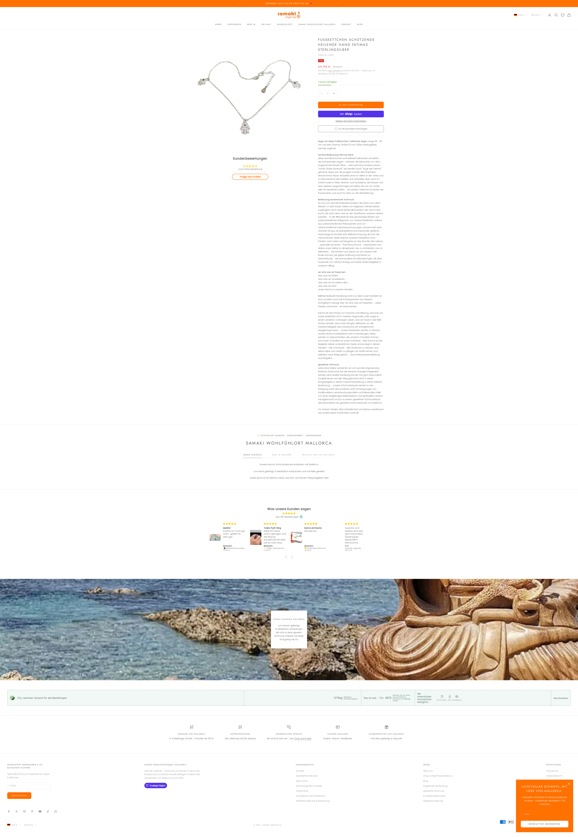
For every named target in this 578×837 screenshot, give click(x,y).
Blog (360, 24)
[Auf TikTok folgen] (47, 811)
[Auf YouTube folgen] (40, 811)
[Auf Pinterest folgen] (32, 811)
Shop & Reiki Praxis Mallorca (438, 775)
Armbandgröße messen (309, 785)
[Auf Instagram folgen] (24, 811)
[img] (289, 513)
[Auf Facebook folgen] (8, 811)
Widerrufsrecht (554, 775)
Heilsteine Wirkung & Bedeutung (313, 800)
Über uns (428, 770)
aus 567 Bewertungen (287, 516)
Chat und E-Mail (302, 738)
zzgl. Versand (334, 70)
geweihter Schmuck (433, 790)
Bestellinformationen (307, 775)
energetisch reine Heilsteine (310, 795)
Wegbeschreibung (433, 800)
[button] (287, 557)
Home (218, 24)
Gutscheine (302, 790)
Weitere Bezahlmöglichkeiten (351, 121)
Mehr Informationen (561, 698)
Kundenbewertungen (434, 795)
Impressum (552, 770)
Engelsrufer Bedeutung (435, 785)
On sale (266, 24)
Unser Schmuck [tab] (252, 454)
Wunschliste (284, 24)
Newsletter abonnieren (544, 824)
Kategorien (234, 24)
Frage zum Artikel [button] (250, 176)
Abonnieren (19, 795)
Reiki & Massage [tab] (282, 454)
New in (251, 24)
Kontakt (346, 24)
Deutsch (535, 15)
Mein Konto (302, 780)
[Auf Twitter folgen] (16, 811)
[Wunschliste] (562, 15)
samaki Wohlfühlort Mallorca (317, 24)
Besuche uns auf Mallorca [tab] (318, 454)
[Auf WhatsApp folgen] (55, 811)
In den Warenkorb (351, 104)
